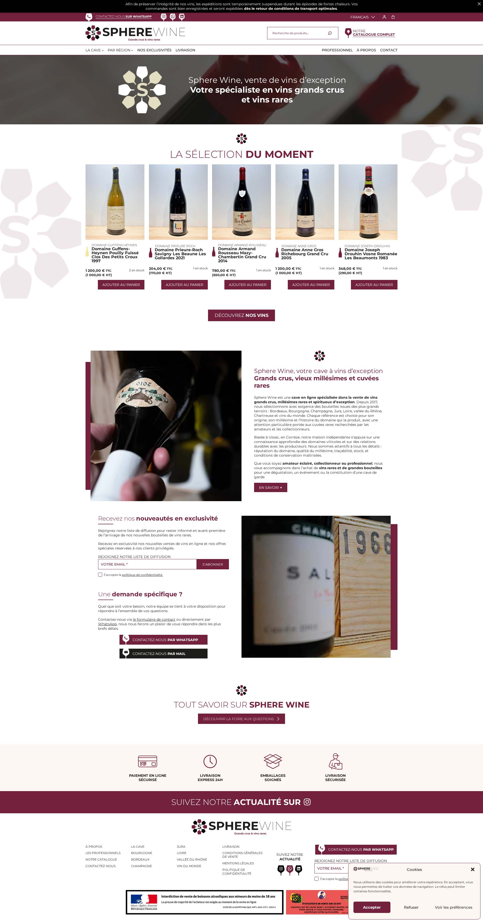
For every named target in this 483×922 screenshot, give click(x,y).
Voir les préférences (453, 907)
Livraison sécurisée (335, 777)
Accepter (372, 907)
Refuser (411, 907)
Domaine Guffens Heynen (114, 245)
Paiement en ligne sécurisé (147, 777)
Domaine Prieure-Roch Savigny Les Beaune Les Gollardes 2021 (180, 254)
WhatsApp (107, 624)
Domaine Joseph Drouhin (367, 246)
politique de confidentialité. (142, 575)
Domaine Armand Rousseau (242, 245)
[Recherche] (330, 33)
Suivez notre (236, 802)
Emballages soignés (273, 777)
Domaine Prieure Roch (175, 246)
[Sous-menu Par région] (132, 50)
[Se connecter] (384, 17)
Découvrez (241, 315)
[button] (472, 869)
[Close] (479, 4)
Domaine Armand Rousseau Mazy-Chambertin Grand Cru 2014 (242, 255)
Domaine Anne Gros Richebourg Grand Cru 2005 (304, 254)
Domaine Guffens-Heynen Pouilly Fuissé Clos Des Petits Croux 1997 (115, 255)
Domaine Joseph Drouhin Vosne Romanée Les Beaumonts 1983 (371, 254)
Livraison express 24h (210, 777)
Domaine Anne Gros (298, 246)
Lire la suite (115, 202)
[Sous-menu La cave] (103, 50)
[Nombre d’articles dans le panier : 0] (393, 17)
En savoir (270, 487)
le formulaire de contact (154, 619)
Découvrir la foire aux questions (238, 719)
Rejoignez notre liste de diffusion (134, 557)
